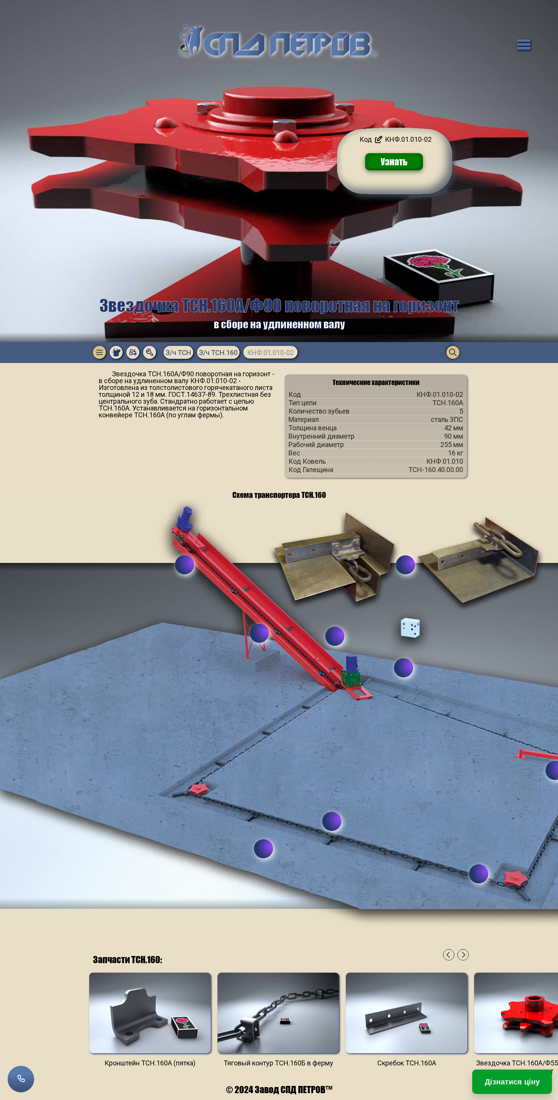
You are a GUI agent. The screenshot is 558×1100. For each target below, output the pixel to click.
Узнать (394, 161)
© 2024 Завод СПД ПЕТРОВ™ (279, 1089)
